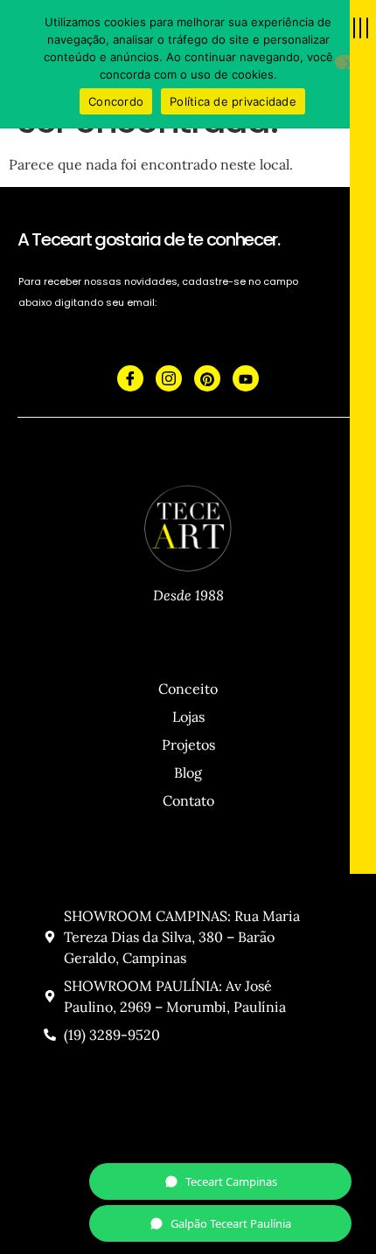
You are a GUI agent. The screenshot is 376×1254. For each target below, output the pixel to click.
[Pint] (207, 378)
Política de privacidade (233, 101)
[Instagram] (169, 378)
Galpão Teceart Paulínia (231, 1223)
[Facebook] (130, 378)
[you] (246, 378)
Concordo (115, 101)
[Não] (349, 62)
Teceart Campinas (231, 1181)
